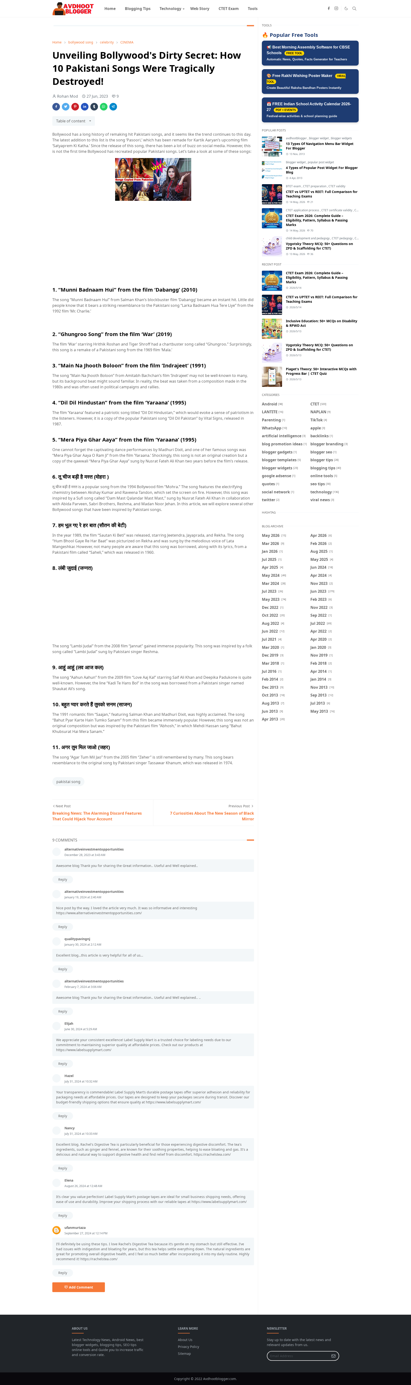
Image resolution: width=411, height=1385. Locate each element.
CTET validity (336, 186)
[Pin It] (75, 107)
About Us (185, 1339)
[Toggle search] (354, 8)
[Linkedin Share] (84, 107)
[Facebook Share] (56, 107)
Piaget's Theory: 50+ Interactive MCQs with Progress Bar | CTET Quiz (321, 371)
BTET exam (294, 186)
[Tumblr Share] (94, 107)
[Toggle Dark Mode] (346, 8)
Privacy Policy (188, 1346)
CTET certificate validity (337, 210)
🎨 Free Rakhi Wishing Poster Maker (306, 82)
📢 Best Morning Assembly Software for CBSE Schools (308, 53)
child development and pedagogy (308, 238)
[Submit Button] (333, 1355)
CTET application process (303, 210)
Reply (62, 879)
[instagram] (336, 8)
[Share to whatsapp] (104, 107)
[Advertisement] (153, 249)
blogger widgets (341, 138)
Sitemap (184, 1353)
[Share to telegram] (113, 107)
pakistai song (68, 781)
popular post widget (321, 162)
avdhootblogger (297, 138)
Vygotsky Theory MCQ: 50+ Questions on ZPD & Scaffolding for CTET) (319, 245)
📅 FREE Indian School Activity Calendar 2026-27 (309, 110)
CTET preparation (315, 186)
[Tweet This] (65, 107)
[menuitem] (110, 8)
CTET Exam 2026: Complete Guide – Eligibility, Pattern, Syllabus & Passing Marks (317, 220)
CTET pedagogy (342, 238)
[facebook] (329, 8)
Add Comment (81, 1287)
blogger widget (319, 138)
